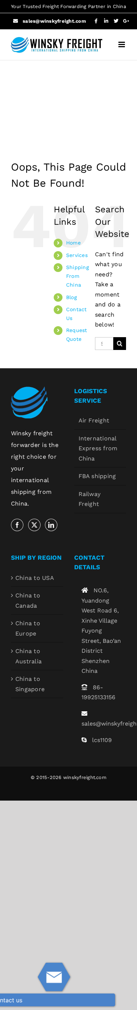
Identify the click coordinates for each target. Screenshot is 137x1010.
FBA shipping (97, 476)
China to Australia (28, 656)
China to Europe (27, 628)
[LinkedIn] (51, 525)
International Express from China (98, 448)
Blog (71, 297)
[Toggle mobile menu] (122, 44)
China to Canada (27, 600)
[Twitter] (34, 525)
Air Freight (94, 420)
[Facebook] (17, 525)
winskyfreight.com (84, 777)
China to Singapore (30, 684)
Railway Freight (90, 499)
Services (77, 255)
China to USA (34, 577)
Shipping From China (77, 276)
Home (73, 243)
